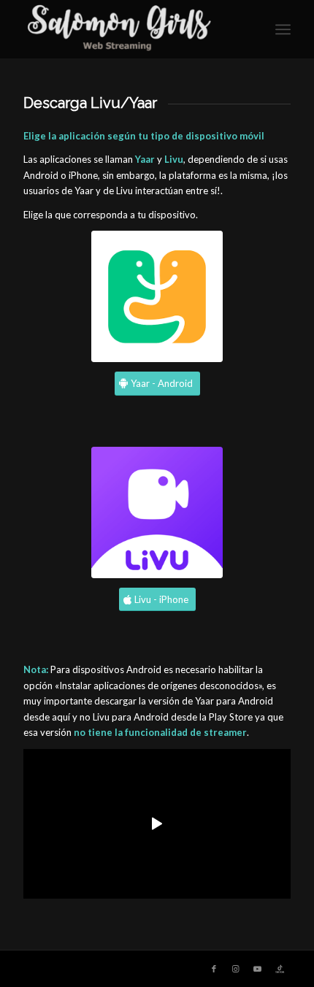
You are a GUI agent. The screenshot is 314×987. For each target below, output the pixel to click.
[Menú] (283, 29)
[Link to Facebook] (214, 969)
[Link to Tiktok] (280, 969)
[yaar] (157, 296)
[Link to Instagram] (236, 969)
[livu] (157, 512)
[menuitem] (283, 29)
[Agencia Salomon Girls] (130, 29)
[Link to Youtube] (258, 969)
